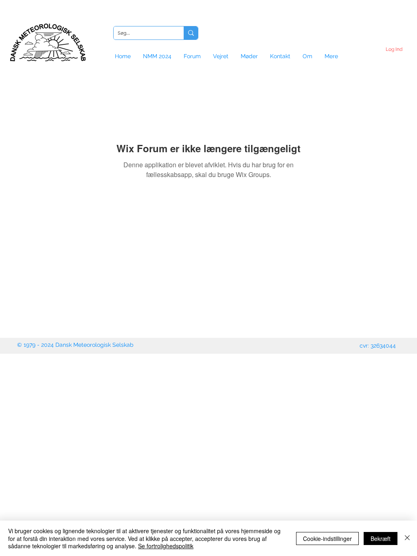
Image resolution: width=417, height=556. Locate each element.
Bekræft (381, 538)
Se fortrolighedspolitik (165, 546)
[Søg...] (191, 32)
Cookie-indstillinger (327, 538)
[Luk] (407, 538)
